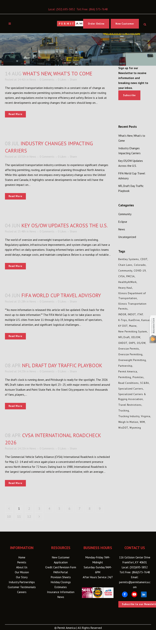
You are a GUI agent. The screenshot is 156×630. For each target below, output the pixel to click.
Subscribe (129, 95)
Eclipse (122, 222)
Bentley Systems (128, 259)
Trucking (123, 410)
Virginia (145, 416)
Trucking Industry (128, 416)
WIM (142, 422)
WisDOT (123, 427)
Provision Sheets (61, 577)
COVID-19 (140, 270)
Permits (21, 562)
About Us (21, 567)
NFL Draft (124, 337)
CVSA (121, 276)
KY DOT (123, 325)
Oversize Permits (128, 348)
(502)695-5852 (139, 567)
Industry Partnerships (22, 582)
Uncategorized (127, 237)
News (32, 79)
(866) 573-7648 (98, 9)
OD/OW (135, 337)
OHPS (132, 343)
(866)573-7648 (141, 572)
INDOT (132, 314)
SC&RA (144, 383)
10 (9, 516)
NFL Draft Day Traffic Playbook (62, 365)
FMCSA (130, 276)
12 (29, 516)
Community (124, 214)
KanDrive (134, 320)
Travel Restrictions (130, 404)
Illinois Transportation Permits (132, 306)
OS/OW (141, 343)
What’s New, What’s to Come (57, 73)
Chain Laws (125, 265)
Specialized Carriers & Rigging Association (132, 397)
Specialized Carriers (130, 388)
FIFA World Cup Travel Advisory (61, 295)
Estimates (61, 587)
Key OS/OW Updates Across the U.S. (64, 225)
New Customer (124, 23)
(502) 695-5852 (65, 9)
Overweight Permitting (132, 360)
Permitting (124, 377)
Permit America (127, 371)
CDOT (143, 259)
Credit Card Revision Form (60, 567)
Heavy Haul (125, 287)
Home (21, 557)
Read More (15, 114)
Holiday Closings (61, 582)
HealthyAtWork (127, 282)
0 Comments (47, 79)
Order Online (96, 23)
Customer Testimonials (22, 587)
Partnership (125, 365)
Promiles (138, 377)
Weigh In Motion (128, 422)
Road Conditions (128, 383)
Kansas (145, 320)
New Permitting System (132, 331)
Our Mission (22, 572)
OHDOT (122, 343)
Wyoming (135, 427)
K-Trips (122, 320)
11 (19, 516)
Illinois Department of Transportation (132, 296)
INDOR (122, 314)
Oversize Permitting (130, 354)
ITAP (140, 314)
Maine (133, 325)
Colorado (140, 265)
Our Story (22, 577)
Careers (21, 592)
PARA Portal (60, 572)
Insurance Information (60, 592)
